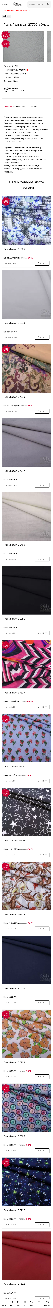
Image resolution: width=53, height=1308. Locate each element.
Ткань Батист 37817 (14, 693)
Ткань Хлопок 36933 (14, 840)
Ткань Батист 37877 (14, 471)
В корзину (42, 263)
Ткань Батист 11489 (14, 545)
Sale (18, 1305)
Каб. (39, 1305)
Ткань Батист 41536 (14, 988)
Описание (8, 107)
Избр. (32, 1305)
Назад (7, 16)
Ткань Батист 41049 (14, 323)
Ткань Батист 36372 (14, 914)
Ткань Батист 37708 (14, 1062)
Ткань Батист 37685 (14, 1136)
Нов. (11, 1305)
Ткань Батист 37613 (14, 397)
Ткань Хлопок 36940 (14, 767)
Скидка (5, 35)
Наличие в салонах (20, 107)
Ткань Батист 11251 (14, 619)
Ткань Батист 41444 (14, 1284)
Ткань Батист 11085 (14, 249)
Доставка (33, 107)
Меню (4, 1305)
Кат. (25, 1305)
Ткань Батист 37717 (14, 1210)
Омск (6, 4)
